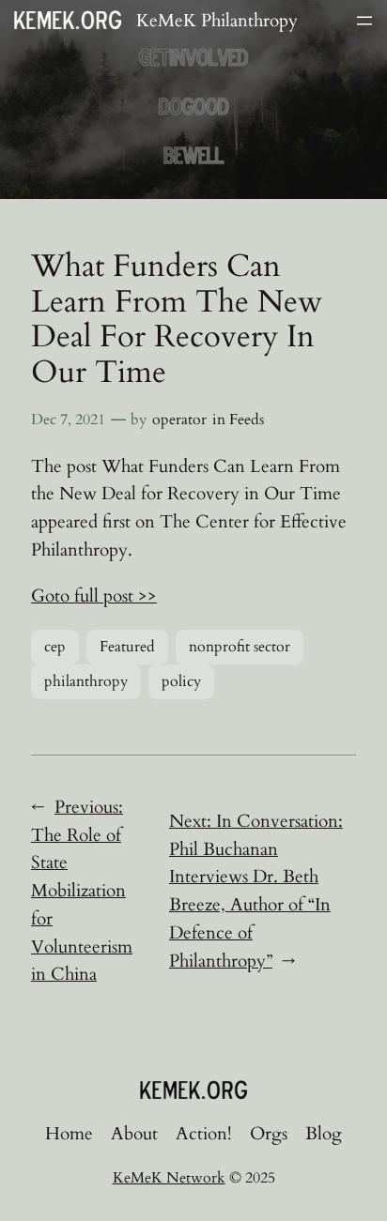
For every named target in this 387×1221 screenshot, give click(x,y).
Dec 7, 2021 (68, 419)
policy (181, 681)
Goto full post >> (94, 596)
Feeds (246, 419)
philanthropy (86, 681)
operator (179, 419)
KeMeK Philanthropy (217, 20)
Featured (127, 646)
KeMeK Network (169, 1178)
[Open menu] (364, 20)
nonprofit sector (239, 646)
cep (55, 646)
